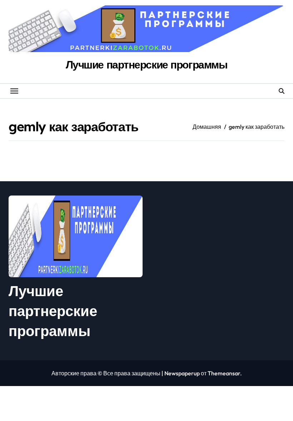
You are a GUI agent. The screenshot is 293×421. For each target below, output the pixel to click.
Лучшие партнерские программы (147, 64)
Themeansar (224, 373)
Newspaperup (182, 373)
